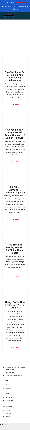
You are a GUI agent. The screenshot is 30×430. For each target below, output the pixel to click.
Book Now (3, 424)
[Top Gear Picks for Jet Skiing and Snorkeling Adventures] (15, 56)
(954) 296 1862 (19, 2)
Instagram (9, 413)
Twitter (8, 416)
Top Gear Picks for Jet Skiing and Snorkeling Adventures (15, 76)
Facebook (9, 410)
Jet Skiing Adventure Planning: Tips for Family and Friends (15, 191)
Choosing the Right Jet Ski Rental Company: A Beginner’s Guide (15, 133)
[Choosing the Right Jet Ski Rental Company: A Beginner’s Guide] (15, 113)
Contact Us (9, 388)
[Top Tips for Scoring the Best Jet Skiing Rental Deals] (15, 228)
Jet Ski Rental (10, 397)
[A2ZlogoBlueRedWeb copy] (8, 14)
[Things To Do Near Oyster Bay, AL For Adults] (15, 286)
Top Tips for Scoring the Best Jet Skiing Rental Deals (15, 248)
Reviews (8, 385)
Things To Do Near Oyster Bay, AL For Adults (15, 305)
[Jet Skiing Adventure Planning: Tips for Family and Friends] (15, 171)
